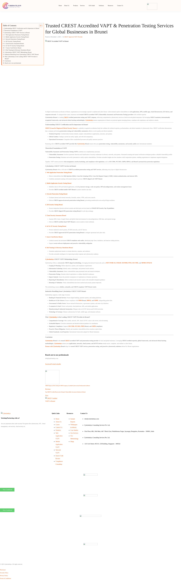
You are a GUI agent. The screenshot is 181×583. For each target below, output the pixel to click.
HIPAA (89, 300)
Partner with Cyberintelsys (53, 346)
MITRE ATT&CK (147, 263)
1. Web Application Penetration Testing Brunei (58, 172)
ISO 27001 (135, 263)
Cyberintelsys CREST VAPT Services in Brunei (17, 32)
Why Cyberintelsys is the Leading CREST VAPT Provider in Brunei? (21, 57)
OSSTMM (125, 263)
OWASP (118, 263)
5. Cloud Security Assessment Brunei (55, 215)
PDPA (80, 300)
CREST (66, 117)
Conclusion (8, 61)
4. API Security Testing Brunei (54, 204)
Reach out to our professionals (13, 63)
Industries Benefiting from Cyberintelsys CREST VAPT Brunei (22, 54)
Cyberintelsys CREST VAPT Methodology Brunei (18, 52)
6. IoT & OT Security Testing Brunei (55, 226)
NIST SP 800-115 (111, 263)
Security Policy (4, 573)
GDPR (96, 300)
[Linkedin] (1, 431)
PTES (130, 263)
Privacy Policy (4, 575)
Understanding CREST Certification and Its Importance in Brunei (21, 28)
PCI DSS (77, 326)
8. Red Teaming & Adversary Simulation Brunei (59, 247)
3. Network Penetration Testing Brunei (56, 194)
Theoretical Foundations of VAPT (13, 30)
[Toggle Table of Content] (40, 25)
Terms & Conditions (5, 578)
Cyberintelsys (81, 144)
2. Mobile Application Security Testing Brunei (58, 183)
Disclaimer (3, 570)
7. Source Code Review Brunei (54, 237)
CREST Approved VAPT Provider (73, 37)
